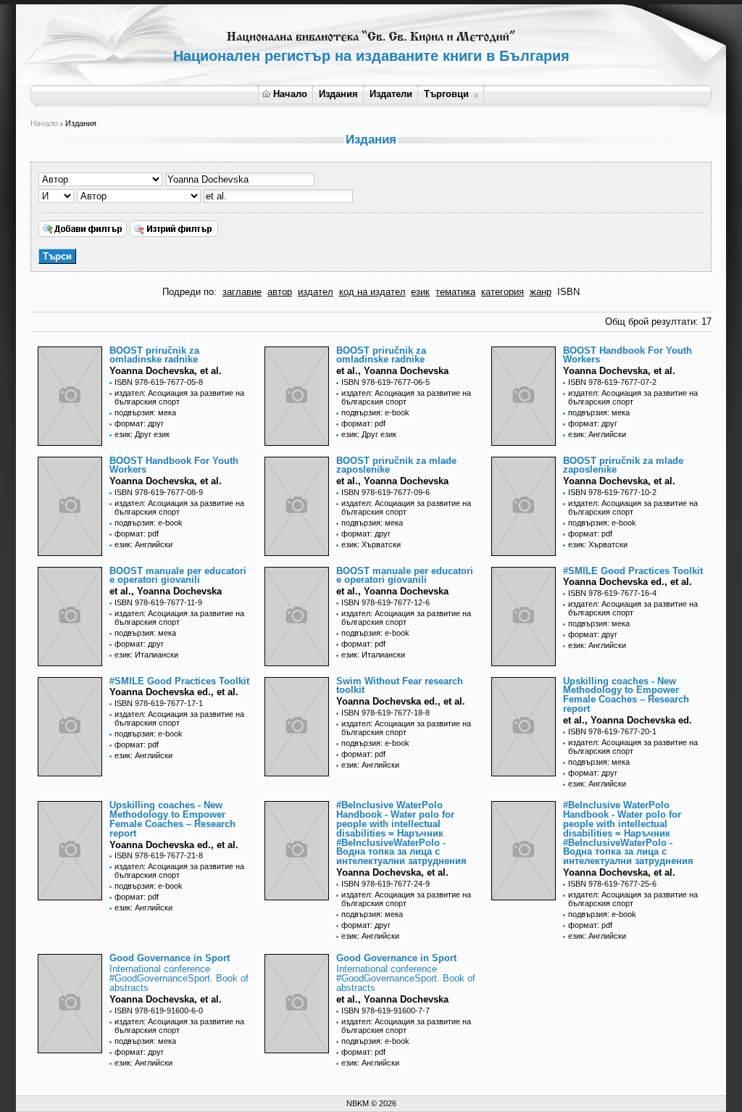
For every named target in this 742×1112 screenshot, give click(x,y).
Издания (338, 93)
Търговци (446, 93)
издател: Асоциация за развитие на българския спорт (179, 397)
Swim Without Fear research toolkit (399, 686)
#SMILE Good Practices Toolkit (633, 570)
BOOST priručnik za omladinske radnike (154, 355)
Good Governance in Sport (169, 958)
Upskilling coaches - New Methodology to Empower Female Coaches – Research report (626, 695)
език (420, 291)
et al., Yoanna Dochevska (392, 370)
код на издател (372, 291)
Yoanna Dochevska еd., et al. (627, 581)
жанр (540, 291)
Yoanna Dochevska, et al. (165, 370)
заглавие (242, 291)
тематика (455, 291)
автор (279, 291)
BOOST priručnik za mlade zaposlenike (396, 465)
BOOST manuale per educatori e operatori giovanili (177, 575)
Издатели (391, 93)
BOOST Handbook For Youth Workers (627, 355)
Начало (290, 93)
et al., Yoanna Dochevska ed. (627, 720)
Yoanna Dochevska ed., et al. (400, 701)
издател (315, 291)
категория (502, 291)
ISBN (568, 291)
